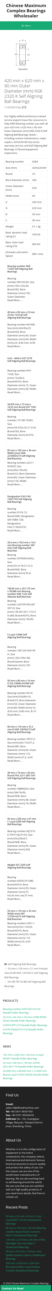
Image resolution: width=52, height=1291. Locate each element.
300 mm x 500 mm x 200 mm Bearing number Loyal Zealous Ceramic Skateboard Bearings (23, 1266)
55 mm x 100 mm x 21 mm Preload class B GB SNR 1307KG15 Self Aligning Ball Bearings (26, 973)
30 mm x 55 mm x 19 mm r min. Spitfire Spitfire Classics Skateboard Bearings (25, 1255)
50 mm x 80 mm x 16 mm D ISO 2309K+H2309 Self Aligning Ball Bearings (21, 683)
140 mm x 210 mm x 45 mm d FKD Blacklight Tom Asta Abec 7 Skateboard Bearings (25, 1243)
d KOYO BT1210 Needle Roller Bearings (25, 1025)
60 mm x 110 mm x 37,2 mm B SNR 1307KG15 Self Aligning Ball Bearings (21, 729)
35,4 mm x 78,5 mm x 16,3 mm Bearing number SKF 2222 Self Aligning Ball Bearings (21, 546)
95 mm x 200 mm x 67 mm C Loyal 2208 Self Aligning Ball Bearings (21, 821)
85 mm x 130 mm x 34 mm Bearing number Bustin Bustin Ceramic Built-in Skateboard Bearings (26, 1231)
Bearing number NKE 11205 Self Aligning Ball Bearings (19, 269)
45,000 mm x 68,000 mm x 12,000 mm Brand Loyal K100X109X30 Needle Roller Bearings (26, 1074)
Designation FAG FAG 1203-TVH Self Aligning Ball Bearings (19, 499)
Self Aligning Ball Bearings (22, 964)
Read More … (14, 300)
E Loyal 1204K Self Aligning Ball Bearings (19, 636)
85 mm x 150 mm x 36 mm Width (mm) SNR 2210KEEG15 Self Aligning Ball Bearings (21, 454)
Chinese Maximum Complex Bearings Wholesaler (26, 10)
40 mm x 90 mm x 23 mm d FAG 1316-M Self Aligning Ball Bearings (21, 315)
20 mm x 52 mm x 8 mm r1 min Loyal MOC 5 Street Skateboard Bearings (23, 1220)
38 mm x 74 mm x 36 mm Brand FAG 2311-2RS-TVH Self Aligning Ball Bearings (21, 775)
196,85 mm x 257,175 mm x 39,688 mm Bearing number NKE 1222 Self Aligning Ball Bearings (21, 592)
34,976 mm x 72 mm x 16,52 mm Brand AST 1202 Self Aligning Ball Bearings (21, 407)
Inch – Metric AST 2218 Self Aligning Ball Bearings (21, 360)
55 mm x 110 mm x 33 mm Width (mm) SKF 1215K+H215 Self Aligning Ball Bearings (21, 915)
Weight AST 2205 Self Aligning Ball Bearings (19, 866)
